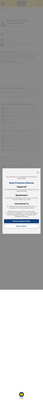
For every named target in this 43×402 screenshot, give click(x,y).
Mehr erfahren (21, 226)
